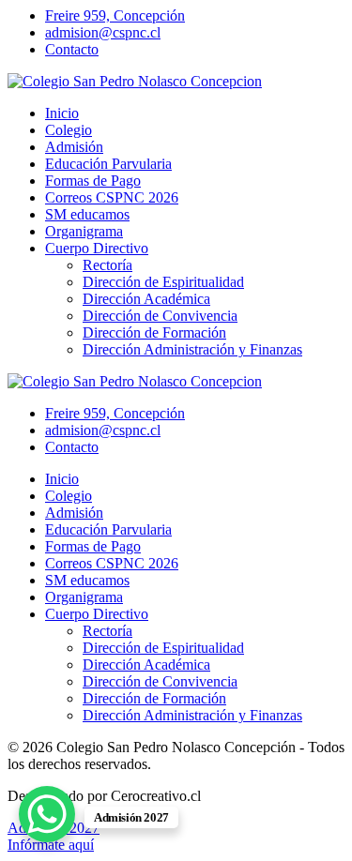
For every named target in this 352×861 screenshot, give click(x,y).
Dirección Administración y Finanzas (192, 349)
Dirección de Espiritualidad (163, 282)
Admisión (74, 147)
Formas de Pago (93, 181)
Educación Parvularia (108, 164)
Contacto (72, 49)
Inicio (62, 113)
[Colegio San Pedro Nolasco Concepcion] (135, 81)
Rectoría (107, 265)
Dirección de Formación (154, 332)
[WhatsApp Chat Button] (47, 814)
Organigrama (84, 231)
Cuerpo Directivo (96, 248)
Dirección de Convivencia (160, 316)
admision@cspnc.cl (103, 32)
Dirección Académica (146, 299)
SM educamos (87, 214)
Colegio (68, 130)
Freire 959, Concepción (115, 15)
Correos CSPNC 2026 (111, 197)
